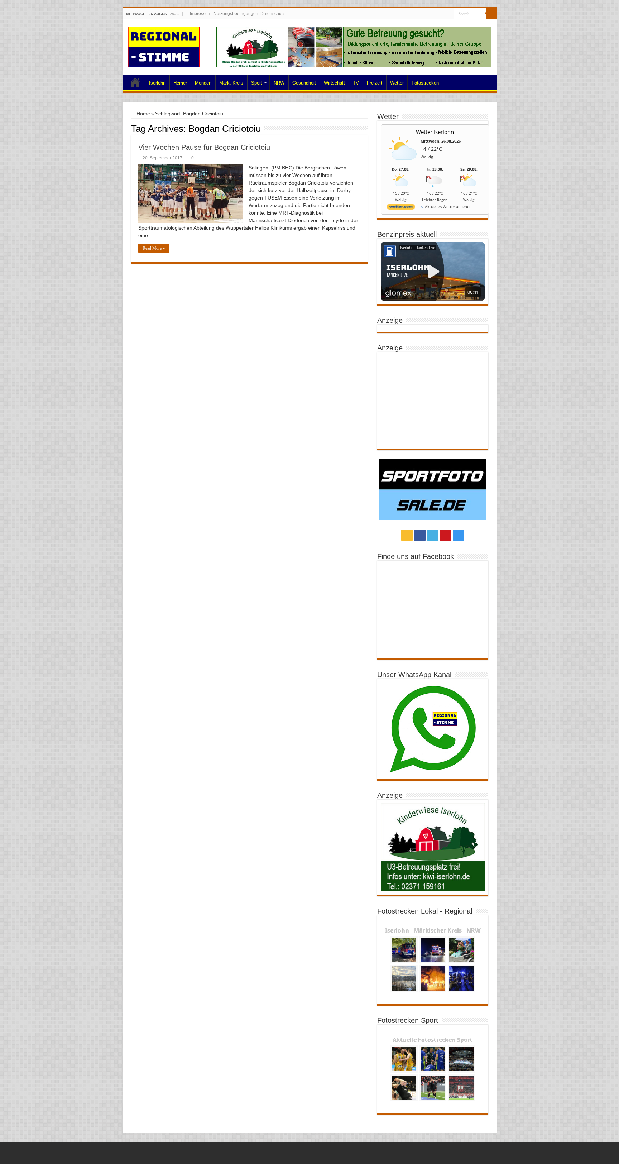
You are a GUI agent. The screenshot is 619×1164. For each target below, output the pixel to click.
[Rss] (421, 14)
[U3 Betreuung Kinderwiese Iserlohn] (353, 46)
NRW (279, 83)
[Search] (491, 13)
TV (356, 83)
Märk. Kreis (231, 83)
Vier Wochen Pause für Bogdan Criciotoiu (204, 147)
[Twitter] (435, 14)
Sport (256, 83)
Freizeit (374, 83)
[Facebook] (428, 14)
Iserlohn (157, 83)
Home (135, 82)
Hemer (180, 83)
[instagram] (448, 14)
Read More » (154, 248)
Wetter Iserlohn (435, 131)
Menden (203, 83)
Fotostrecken (425, 83)
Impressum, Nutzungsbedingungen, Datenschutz (237, 13)
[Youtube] (442, 14)
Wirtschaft (334, 83)
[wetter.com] (401, 208)
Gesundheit (304, 83)
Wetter (397, 83)
